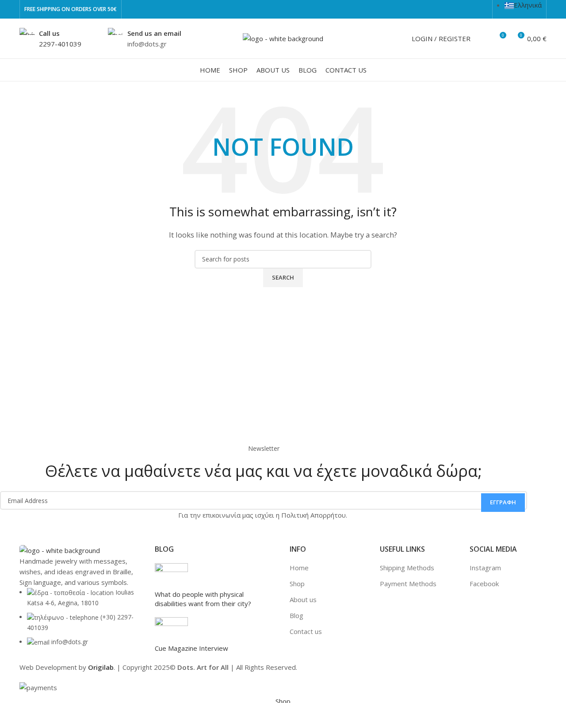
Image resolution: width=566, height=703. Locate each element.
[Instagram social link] (483, 9)
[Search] (483, 38)
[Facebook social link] (472, 9)
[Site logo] (283, 37)
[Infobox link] (50, 38)
